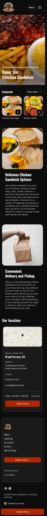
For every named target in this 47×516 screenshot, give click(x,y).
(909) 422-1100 (12, 380)
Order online (22, 403)
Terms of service (11, 470)
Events (7, 446)
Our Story (9, 442)
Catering (8, 438)
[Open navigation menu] (39, 7)
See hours (35, 396)
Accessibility (9, 475)
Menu (31, 7)
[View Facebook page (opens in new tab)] (5, 488)
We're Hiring (10, 450)
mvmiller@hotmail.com (14, 386)
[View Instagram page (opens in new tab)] (9, 488)
